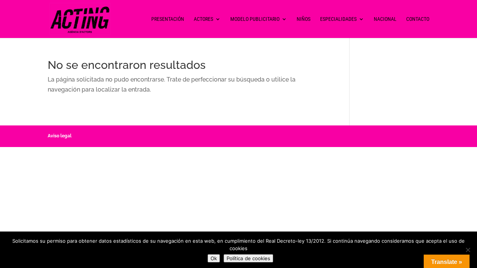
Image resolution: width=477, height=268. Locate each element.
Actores (203, 19)
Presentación (167, 19)
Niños (303, 19)
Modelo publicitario (254, 19)
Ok (214, 258)
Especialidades (338, 19)
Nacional (385, 19)
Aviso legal (60, 135)
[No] (467, 249)
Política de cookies (248, 258)
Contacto (417, 19)
